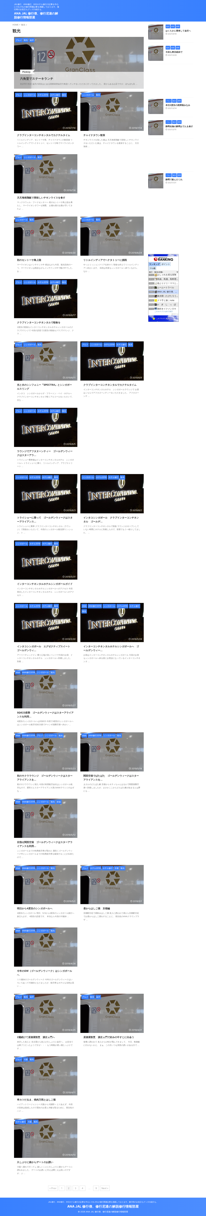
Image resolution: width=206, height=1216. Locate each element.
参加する (175, 314)
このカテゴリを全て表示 (163, 311)
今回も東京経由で (174, 52)
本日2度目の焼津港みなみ (178, 105)
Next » (104, 1188)
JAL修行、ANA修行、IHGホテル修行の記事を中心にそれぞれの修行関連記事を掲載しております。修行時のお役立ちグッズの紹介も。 (103, 1202)
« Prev (52, 1188)
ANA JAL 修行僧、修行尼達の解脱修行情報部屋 (103, 1206)
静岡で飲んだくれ (174, 179)
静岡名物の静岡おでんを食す (179, 126)
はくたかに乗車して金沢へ (178, 30)
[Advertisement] (112, 167)
